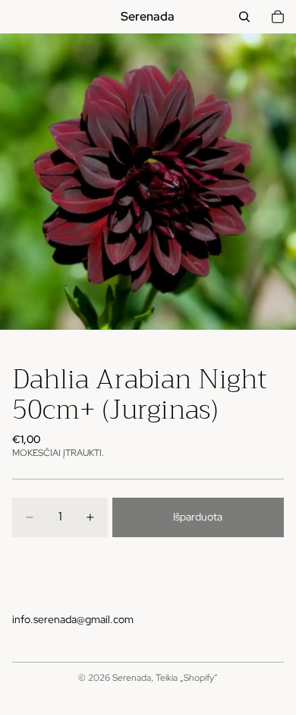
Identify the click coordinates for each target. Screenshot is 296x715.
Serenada (131, 678)
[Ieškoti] (244, 16)
